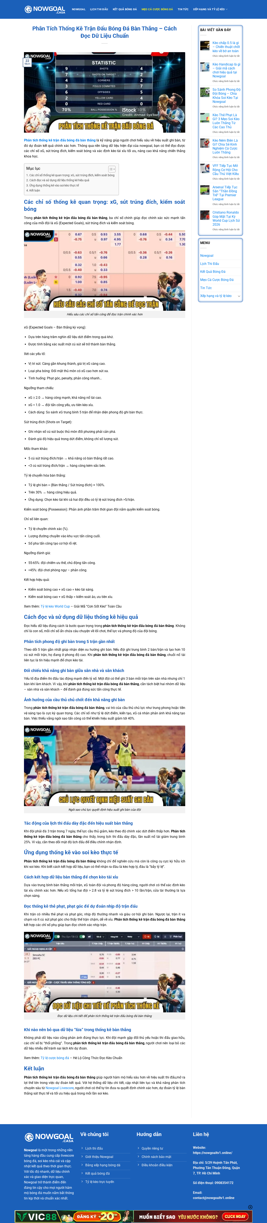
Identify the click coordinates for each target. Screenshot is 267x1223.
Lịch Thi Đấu (99, 9)
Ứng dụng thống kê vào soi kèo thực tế (54, 185)
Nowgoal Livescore (60, 1088)
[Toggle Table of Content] (110, 169)
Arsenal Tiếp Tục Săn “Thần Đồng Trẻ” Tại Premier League (225, 193)
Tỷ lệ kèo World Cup (55, 606)
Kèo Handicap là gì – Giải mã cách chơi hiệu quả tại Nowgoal (226, 70)
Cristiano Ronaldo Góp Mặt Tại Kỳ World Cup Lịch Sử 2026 (226, 218)
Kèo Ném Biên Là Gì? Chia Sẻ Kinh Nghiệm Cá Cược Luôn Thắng (225, 146)
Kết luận (34, 190)
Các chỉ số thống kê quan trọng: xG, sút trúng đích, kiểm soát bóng (72, 175)
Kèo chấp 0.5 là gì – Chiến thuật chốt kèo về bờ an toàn (226, 47)
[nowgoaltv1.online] (45, 9)
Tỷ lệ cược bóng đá (55, 1058)
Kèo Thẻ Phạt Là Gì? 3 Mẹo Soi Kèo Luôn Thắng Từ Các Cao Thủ (226, 121)
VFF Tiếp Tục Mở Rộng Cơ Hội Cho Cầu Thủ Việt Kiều (226, 170)
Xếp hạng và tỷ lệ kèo (209, 9)
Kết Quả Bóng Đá (125, 9)
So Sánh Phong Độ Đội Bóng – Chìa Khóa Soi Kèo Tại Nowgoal (227, 96)
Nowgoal (79, 9)
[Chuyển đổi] (239, 295)
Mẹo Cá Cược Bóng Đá (157, 9)
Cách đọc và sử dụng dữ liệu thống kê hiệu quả (59, 180)
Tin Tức (183, 9)
